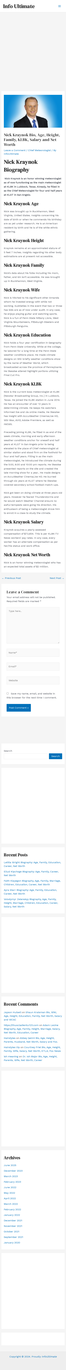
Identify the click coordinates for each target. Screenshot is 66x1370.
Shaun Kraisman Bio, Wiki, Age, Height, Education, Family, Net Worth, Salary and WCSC (33, 1016)
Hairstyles (10, 1038)
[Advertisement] (33, 47)
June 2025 (10, 1165)
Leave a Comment (14, 150)
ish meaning (11, 1056)
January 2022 (12, 1214)
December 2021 (13, 1220)
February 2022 (12, 1209)
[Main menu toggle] (59, 6)
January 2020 (12, 1242)
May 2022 (9, 1192)
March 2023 (11, 1176)
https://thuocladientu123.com (21, 1025)
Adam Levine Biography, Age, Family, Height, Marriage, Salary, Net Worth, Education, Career (32, 1029)
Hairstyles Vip (12, 1047)
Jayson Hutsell (12, 1012)
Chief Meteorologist (39, 150)
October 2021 (11, 1231)
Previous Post (11, 578)
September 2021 (13, 1237)
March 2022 (11, 1203)
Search (8, 750)
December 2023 (13, 1170)
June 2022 (10, 1187)
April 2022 (10, 1198)
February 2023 (12, 1181)
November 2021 (13, 1226)
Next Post (57, 578)
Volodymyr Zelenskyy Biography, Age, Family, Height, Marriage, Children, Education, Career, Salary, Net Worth (31, 903)
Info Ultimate (19, 6)
